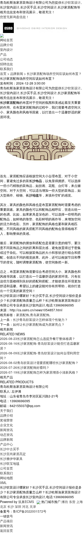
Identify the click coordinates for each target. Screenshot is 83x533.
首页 (3, 73)
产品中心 (6, 444)
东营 (72, 501)
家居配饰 (22, 314)
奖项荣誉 (6, 420)
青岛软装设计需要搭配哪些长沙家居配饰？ (39, 362)
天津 (33, 506)
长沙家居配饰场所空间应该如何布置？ (54, 73)
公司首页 (6, 468)
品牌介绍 (6, 44)
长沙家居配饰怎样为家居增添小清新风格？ (39, 372)
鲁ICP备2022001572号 (29, 511)
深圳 (18, 506)
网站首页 (6, 40)
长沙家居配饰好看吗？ (24, 367)
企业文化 (6, 425)
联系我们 (6, 68)
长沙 (10, 506)
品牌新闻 (16, 73)
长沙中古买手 (9, 449)
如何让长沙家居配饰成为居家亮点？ (39, 324)
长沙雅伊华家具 (11, 458)
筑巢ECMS (26, 501)
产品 (3, 54)
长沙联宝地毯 (9, 463)
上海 (79, 501)
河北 (25, 506)
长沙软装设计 (71, 2)
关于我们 (6, 410)
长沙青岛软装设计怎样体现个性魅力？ (40, 319)
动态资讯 (6, 434)
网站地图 (6, 478)
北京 (3, 506)
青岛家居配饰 (39, 314)
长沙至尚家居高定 (13, 453)
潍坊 (65, 501)
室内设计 (6, 49)
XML (3, 482)
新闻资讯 (6, 429)
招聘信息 (6, 64)
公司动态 (6, 59)
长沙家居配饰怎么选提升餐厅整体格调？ (37, 338)
